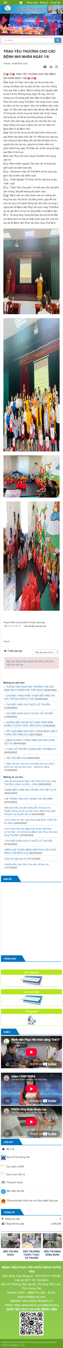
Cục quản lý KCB (15, 1166)
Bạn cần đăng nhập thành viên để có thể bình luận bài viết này (30, 663)
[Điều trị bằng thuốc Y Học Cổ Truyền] (31, 1240)
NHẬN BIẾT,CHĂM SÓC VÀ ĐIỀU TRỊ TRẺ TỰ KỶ (30, 789)
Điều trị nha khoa (10, 1253)
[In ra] (51, 66)
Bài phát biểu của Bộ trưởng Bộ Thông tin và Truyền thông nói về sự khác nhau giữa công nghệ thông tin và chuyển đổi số (30, 811)
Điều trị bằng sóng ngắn (52, 1253)
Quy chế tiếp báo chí (15, 858)
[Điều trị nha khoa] (10, 1240)
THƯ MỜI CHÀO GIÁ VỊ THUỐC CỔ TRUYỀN (29, 713)
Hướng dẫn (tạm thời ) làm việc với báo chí (27, 864)
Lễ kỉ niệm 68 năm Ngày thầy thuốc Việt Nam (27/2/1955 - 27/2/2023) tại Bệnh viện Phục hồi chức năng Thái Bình (31, 832)
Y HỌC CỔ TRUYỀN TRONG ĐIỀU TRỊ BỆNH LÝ (31, 749)
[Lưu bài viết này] (57, 66)
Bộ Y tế (10, 1149)
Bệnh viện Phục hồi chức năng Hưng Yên (39, 1342)
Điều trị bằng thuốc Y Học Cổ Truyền (31, 1254)
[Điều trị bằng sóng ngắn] (52, 1240)
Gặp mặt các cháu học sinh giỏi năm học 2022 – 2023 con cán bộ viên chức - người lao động (30, 765)
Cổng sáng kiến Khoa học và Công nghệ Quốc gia (32, 1200)
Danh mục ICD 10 (16, 1174)
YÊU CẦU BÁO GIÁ (16, 757)
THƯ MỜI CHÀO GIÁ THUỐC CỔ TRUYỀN (28, 704)
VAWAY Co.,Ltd (18, 1345)
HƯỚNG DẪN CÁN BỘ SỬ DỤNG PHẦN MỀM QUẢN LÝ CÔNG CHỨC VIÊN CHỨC (28, 724)
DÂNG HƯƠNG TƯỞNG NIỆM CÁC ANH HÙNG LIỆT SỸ (29, 741)
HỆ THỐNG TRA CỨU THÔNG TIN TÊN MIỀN (29, 798)
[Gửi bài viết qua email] (45, 66)
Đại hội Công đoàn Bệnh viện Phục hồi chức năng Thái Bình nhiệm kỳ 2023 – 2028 (30, 782)
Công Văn (55, 2)
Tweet (6, 641)
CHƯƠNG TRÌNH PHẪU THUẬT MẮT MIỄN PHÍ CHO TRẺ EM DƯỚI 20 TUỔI (29, 697)
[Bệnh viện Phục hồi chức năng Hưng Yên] (31, 9)
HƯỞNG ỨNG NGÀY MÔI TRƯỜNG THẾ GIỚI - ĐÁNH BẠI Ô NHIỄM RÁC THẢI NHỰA (29, 688)
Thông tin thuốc (15, 1182)
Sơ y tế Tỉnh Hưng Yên (18, 1157)
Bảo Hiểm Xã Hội (15, 1190)
